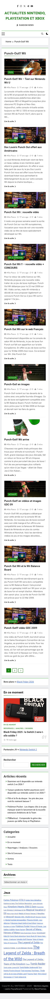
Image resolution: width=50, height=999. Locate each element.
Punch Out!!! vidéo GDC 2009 (20, 627)
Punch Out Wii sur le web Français (23, 329)
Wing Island (42, 974)
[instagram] (21, 6)
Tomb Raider (37, 963)
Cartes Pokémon (11, 900)
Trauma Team (32, 974)
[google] (28, 6)
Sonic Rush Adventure (18, 936)
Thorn (28, 964)
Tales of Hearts (38, 939)
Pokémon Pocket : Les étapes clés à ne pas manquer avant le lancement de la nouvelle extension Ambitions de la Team (26, 810)
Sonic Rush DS (31, 936)
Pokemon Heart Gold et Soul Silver (23, 923)
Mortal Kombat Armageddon (15, 920)
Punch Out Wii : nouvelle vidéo (21, 212)
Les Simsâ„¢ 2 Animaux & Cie (15, 910)
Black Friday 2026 (25, 682)
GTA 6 (22, 900)
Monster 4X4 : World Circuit (25, 917)
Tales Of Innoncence (10, 943)
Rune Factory (20, 930)
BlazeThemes (40, 989)
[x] (24, 6)
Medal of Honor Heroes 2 (28, 914)
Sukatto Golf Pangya (24, 939)
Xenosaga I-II (9, 977)
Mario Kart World (12, 914)
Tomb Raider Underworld (29, 967)
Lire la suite (9, 121)
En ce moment (10, 724)
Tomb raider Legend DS (11, 967)
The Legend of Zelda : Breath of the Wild (24, 953)
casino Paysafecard (13, 989)
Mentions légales (41, 986)
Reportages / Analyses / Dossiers (18, 728)
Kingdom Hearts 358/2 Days (22, 906)
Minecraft (10, 917)
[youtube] (32, 6)
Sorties (10, 859)
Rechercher (10, 759)
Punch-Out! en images (17, 384)
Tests (11, 72)
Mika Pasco (11, 87)
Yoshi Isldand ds (20, 977)
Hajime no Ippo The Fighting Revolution (18, 903)
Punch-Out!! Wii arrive (16, 439)
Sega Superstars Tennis (28, 933)
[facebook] (17, 6)
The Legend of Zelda (29, 942)
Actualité (12, 140)
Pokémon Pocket (23, 926)
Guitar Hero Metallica (33, 900)
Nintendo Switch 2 (28, 749)
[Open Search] (42, 34)
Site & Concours (16, 257)
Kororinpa (40, 907)
